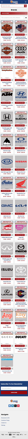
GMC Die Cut (7, 216)
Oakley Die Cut (21, 150)
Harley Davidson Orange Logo (7, 37)
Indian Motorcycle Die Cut (7, 194)
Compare (12, 35)
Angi (7, 325)
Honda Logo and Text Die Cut (7, 128)
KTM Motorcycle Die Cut (7, 105)
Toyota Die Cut (21, 281)
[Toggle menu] (2, 2)
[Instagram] (12, 406)
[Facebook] (9, 406)
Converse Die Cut (7, 371)
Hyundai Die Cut (21, 105)
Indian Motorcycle (7, 237)
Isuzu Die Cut (7, 281)
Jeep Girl (21, 237)
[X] (15, 406)
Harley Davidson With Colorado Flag (21, 303)
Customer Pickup (5, 420)
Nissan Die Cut (21, 172)
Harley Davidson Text (7, 83)
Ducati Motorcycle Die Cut (21, 349)
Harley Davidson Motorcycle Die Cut (21, 83)
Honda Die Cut (21, 193)
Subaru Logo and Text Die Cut (21, 128)
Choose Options (6, 34)
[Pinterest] (18, 406)
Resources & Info (5, 418)
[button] (26, 17)
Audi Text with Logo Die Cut (21, 60)
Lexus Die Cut (7, 303)
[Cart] (26, 1)
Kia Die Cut (21, 216)
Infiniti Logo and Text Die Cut (7, 259)
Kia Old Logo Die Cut (7, 172)
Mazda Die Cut (21, 259)
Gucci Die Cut (7, 348)
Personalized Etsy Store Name (21, 326)
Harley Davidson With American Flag (21, 37)
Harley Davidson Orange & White (7, 60)
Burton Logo (7, 150)
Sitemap (3, 425)
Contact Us (3, 422)
